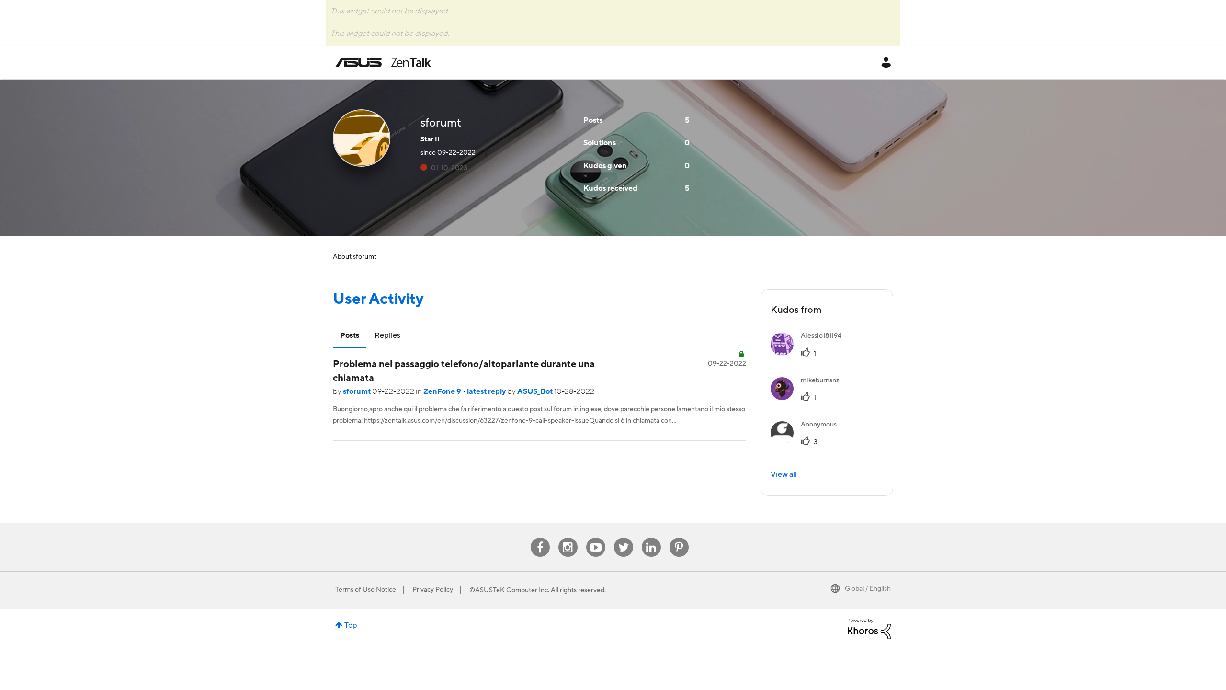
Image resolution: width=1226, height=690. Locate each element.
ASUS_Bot (535, 391)
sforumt (357, 391)
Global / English (868, 589)
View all (784, 474)
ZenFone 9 (443, 391)
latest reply (487, 391)
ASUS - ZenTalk (383, 62)
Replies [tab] (387, 335)
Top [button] (350, 625)
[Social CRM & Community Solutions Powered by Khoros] (869, 628)
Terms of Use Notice (365, 590)
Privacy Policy (432, 590)
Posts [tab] (349, 335)
